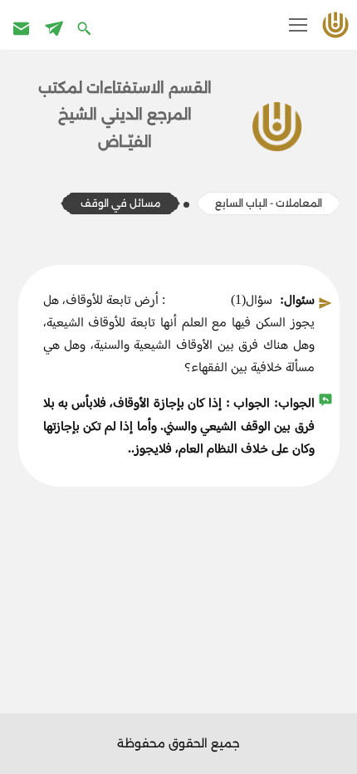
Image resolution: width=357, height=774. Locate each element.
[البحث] (86, 28)
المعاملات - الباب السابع (268, 203)
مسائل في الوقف (120, 203)
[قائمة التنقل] (298, 25)
